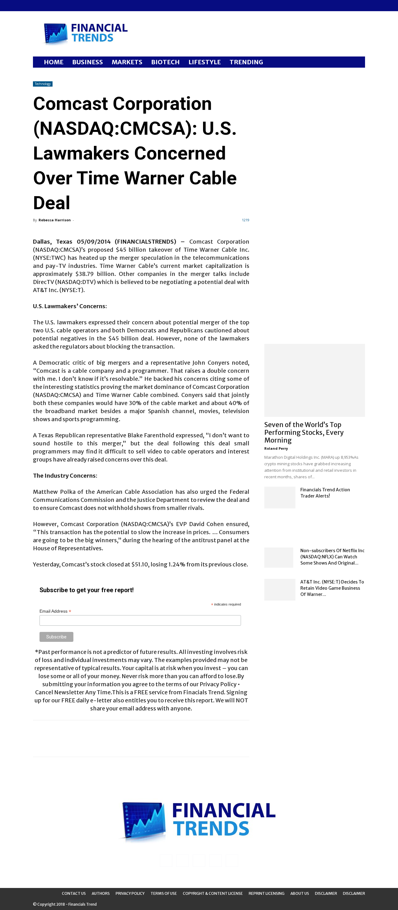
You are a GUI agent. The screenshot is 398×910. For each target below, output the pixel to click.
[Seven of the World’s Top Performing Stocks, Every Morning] (314, 380)
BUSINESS (87, 62)
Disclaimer (326, 893)
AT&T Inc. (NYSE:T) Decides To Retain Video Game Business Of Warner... (332, 588)
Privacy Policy (130, 893)
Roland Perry (276, 448)
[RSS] (58, 5)
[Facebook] (37, 5)
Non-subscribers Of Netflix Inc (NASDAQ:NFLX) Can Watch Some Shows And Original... (332, 557)
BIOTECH (165, 62)
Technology (43, 84)
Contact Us (74, 893)
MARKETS (127, 62)
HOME (53, 62)
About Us (299, 893)
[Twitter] (68, 5)
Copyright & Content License (213, 893)
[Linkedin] (48, 5)
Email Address (55, 611)
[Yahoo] (78, 5)
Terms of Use (163, 893)
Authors (101, 893)
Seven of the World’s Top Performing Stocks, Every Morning (304, 432)
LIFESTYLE (204, 62)
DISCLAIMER (354, 893)
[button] (357, 62)
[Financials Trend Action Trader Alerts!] (279, 497)
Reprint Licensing (267, 893)
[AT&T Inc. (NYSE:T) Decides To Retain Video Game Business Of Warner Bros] (279, 590)
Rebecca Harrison (55, 220)
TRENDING (246, 62)
